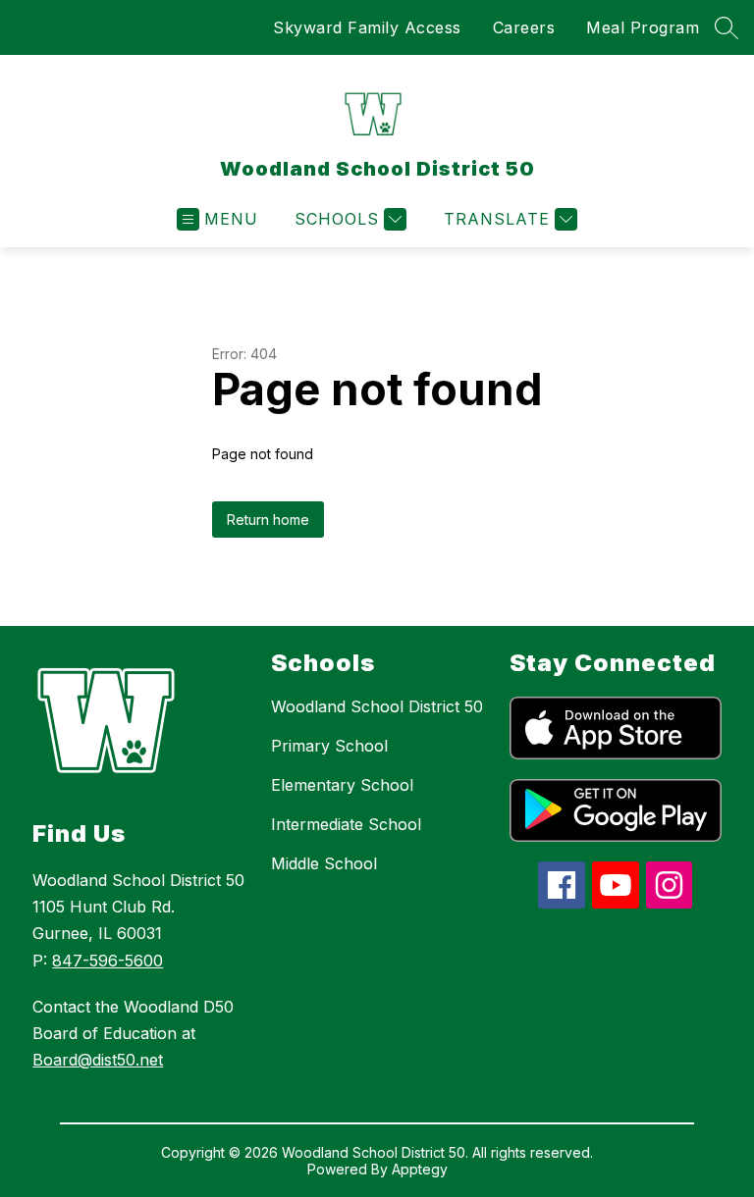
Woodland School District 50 (377, 706)
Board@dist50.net (97, 1059)
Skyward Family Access (367, 27)
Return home (268, 519)
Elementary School (342, 785)
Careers (524, 27)
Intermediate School (346, 824)
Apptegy (420, 1169)
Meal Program (642, 27)
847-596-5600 (107, 960)
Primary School (329, 745)
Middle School (324, 863)
